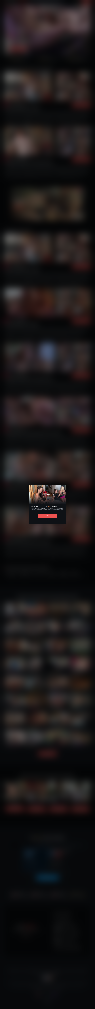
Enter (47, 516)
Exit (47, 520)
